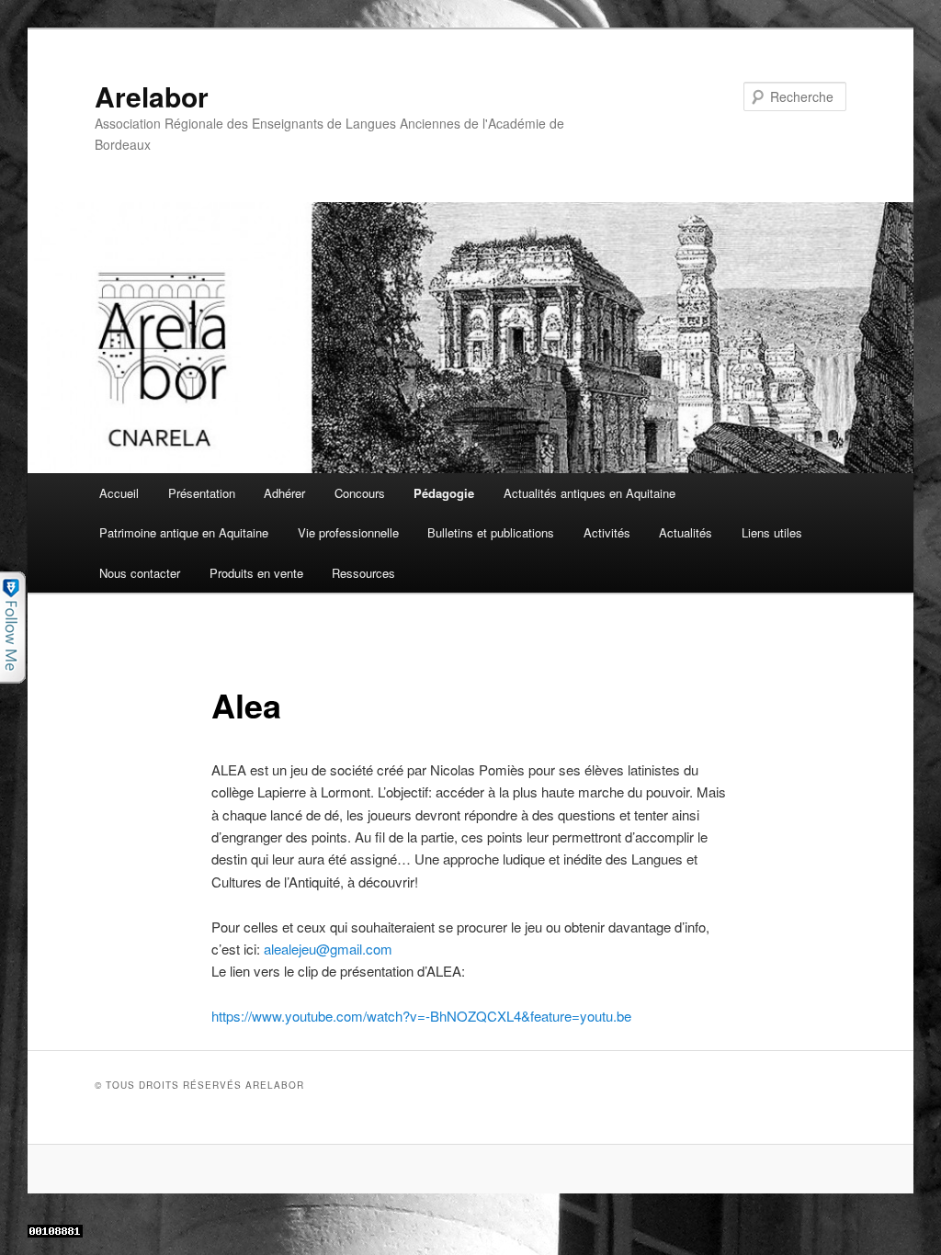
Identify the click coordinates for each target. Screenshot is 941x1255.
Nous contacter (139, 573)
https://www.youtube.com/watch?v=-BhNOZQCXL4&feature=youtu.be (421, 1015)
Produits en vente (256, 573)
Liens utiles (772, 532)
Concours (359, 493)
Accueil (119, 493)
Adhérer (284, 493)
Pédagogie (444, 493)
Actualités (685, 532)
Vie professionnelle (348, 532)
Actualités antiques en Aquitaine (589, 493)
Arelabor (152, 96)
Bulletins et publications (490, 532)
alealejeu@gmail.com (328, 948)
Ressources (363, 573)
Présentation (201, 493)
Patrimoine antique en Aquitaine (183, 532)
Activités (607, 532)
